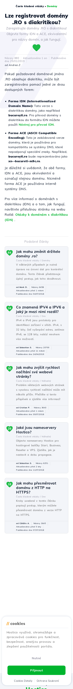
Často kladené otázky (30, 6)
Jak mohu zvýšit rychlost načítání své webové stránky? (38, 372)
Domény (52, 6)
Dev (44, 316)
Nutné (36, 658)
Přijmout (36, 670)
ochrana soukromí (48, 680)
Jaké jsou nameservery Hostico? (36, 429)
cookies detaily (23, 680)
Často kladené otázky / (28, 260)
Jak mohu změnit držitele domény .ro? (38, 253)
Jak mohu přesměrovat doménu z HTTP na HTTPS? (36, 487)
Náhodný (46, 381)
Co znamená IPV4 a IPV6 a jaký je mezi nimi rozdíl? (40, 309)
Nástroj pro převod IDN (36, 124)
